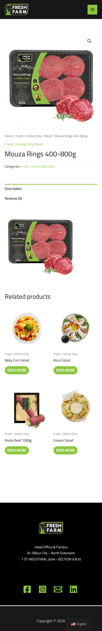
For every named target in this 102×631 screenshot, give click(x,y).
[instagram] (43, 589)
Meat (48, 136)
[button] (89, 41)
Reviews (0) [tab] (13, 198)
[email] (58, 589)
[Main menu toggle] (92, 9)
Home (9, 136)
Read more (16, 370)
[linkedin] (74, 589)
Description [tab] (13, 188)
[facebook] (28, 589)
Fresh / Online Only (29, 136)
